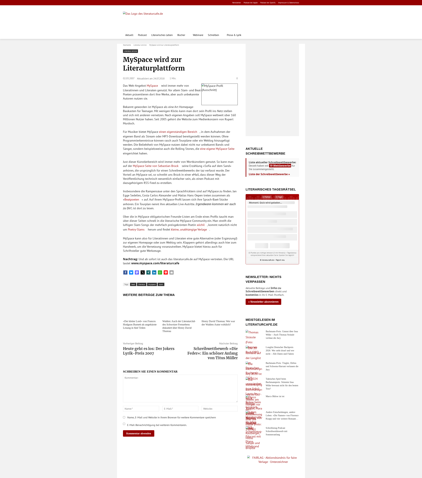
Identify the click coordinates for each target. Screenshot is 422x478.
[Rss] (161, 2)
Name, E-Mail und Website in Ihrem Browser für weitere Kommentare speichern (171, 417)
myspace (152, 284)
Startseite (127, 45)
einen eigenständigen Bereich (178, 132)
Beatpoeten (131, 199)
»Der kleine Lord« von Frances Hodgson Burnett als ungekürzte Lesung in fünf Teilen (140, 324)
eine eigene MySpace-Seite (217, 149)
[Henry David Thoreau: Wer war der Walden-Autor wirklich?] (220, 309)
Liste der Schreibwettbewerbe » (269, 174)
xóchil (201, 225)
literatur (141, 284)
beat (133, 284)
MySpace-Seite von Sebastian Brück (156, 166)
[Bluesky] (151, 2)
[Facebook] (125, 2)
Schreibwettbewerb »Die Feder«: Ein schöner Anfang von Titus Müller (212, 353)
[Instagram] (130, 2)
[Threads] (146, 2)
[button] (295, 35)
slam (161, 284)
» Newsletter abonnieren (263, 301)
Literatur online (140, 45)
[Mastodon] (156, 2)
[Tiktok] (141, 2)
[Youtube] (135, 2)
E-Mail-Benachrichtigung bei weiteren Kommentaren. (156, 425)
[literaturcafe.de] (147, 19)
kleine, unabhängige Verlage (189, 229)
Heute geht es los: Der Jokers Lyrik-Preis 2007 (148, 351)
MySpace (152, 85)
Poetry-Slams (136, 229)
